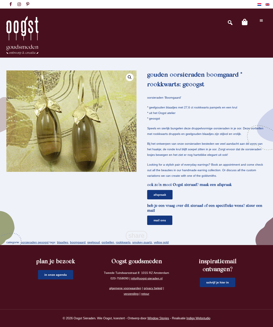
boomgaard (78, 242)
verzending (131, 293)
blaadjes (62, 242)
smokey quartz (142, 242)
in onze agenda (55, 274)
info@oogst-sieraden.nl (147, 278)
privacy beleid (153, 288)
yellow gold (161, 242)
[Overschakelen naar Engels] (267, 4)
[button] (130, 77)
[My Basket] (244, 22)
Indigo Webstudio (198, 318)
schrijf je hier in (217, 282)
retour (145, 293)
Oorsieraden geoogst (35, 242)
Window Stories (158, 318)
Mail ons (160, 220)
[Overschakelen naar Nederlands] (259, 4)
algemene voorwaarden (125, 288)
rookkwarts (123, 242)
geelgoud (93, 242)
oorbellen (108, 242)
